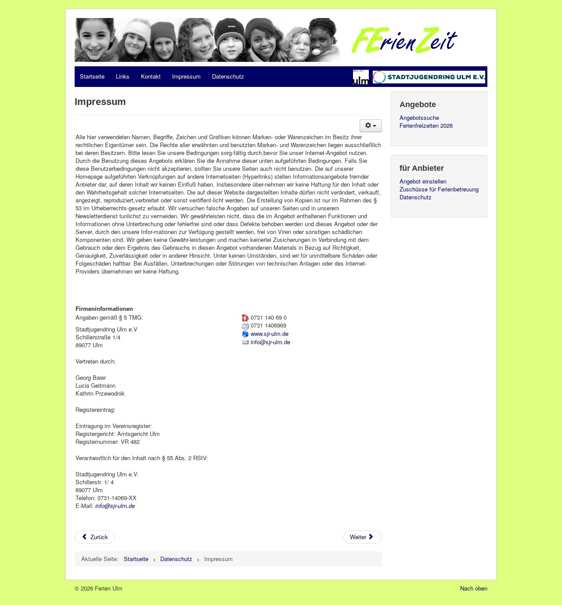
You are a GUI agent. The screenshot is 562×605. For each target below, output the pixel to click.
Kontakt (151, 76)
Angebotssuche (419, 118)
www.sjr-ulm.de (269, 333)
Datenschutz (228, 76)
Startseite (92, 76)
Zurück (98, 537)
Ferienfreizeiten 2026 (426, 126)
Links (123, 76)
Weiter (359, 537)
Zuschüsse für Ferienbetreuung (439, 189)
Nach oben (473, 588)
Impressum (186, 76)
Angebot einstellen (423, 181)
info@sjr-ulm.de (115, 505)
